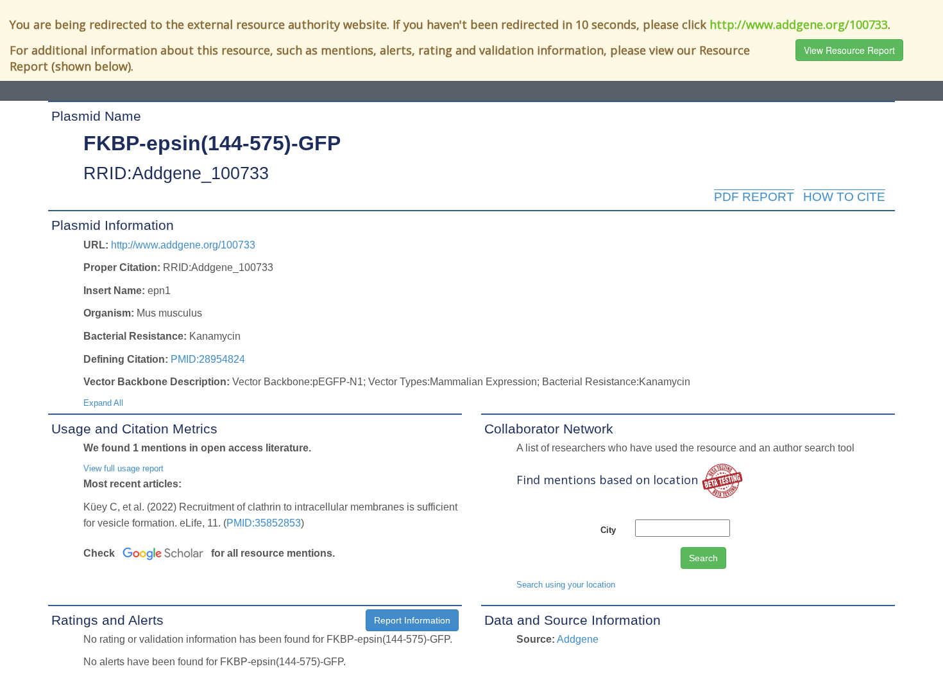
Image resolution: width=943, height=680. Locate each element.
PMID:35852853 (263, 523)
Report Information (412, 620)
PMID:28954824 (208, 359)
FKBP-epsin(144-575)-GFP (212, 143)
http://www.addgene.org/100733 (798, 24)
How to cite (844, 197)
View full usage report (123, 468)
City (608, 530)
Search (703, 558)
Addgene (578, 639)
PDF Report (754, 197)
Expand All (103, 403)
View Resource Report (849, 50)
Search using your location (565, 584)
